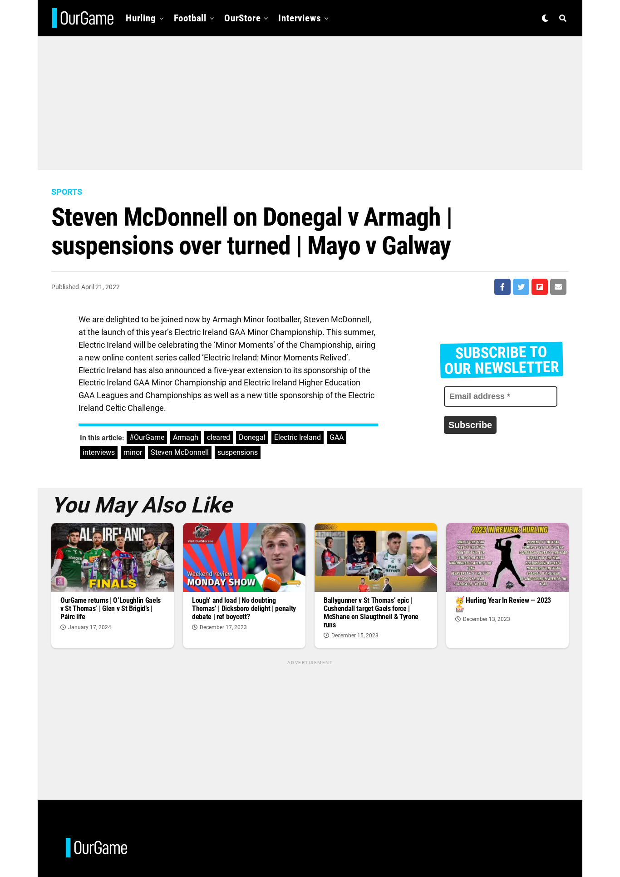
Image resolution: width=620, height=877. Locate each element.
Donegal (252, 437)
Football (190, 18)
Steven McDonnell (180, 452)
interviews (99, 452)
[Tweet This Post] (521, 287)
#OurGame (146, 437)
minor (132, 452)
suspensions (237, 452)
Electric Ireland (297, 437)
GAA (337, 437)
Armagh (185, 437)
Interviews (299, 18)
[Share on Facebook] (502, 287)
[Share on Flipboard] (539, 287)
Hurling (141, 18)
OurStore (242, 18)
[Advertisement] (310, 99)
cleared (218, 437)
